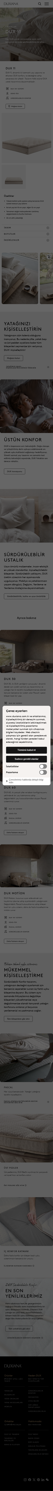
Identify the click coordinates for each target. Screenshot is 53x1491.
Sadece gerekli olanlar (26, 759)
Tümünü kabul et (27, 750)
